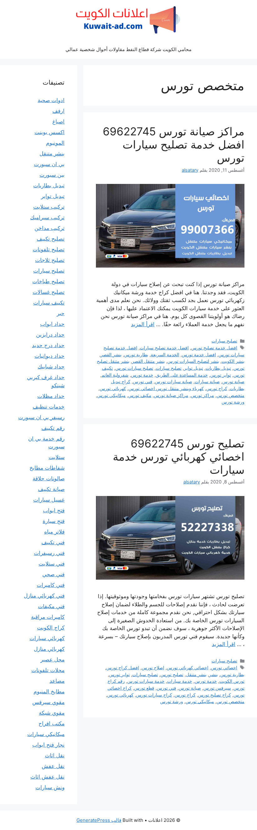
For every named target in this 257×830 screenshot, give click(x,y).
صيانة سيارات (207, 381)
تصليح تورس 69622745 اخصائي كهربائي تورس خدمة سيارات (178, 456)
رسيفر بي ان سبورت (41, 417)
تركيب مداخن (49, 228)
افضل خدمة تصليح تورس (214, 347)
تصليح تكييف (51, 239)
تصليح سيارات (224, 340)
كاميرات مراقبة (48, 617)
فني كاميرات (51, 585)
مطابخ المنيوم (49, 691)
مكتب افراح (52, 723)
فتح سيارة (54, 521)
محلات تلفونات (48, 670)
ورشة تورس (233, 402)
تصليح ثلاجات (50, 260)
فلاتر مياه (54, 532)
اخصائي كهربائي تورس (187, 667)
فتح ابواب (54, 510)
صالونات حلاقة (49, 478)
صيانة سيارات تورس (173, 381)
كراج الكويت (51, 627)
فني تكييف (53, 542)
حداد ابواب (52, 324)
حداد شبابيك (51, 366)
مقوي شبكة (52, 713)
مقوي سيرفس (48, 702)
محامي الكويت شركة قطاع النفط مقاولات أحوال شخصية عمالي (128, 49)
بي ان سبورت (49, 164)
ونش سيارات (50, 787)
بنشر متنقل (196, 674)
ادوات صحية (51, 100)
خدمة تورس (142, 375)
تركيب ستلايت (49, 207)
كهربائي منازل (49, 649)
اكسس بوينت (49, 132)
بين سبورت (52, 175)
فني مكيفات (51, 606)
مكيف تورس (139, 395)
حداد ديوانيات (49, 356)
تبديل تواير (193, 368)
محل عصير (52, 659)
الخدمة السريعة (165, 354)
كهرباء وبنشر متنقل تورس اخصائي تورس (166, 388)
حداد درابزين (50, 334)
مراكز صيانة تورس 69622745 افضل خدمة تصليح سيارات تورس (173, 144)
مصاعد (57, 681)
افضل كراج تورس (122, 667)
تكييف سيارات (49, 303)
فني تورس (142, 381)
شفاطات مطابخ (47, 468)
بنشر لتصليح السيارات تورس (193, 361)
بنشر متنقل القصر (148, 361)
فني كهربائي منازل (44, 595)
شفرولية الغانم (115, 375)
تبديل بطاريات (218, 368)
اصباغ (58, 121)
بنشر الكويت (233, 361)
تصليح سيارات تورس (134, 368)
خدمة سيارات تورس (146, 681)
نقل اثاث (55, 755)
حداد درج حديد (48, 345)
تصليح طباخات (48, 281)
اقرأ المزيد (143, 324)
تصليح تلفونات (49, 249)
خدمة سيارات (179, 681)
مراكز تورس (202, 395)
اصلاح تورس (153, 667)
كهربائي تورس (113, 388)
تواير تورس (220, 375)
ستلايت (57, 457)
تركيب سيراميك (47, 217)
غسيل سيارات (49, 500)
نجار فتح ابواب (48, 745)
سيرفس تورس (217, 688)
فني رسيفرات (49, 553)
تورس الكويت (231, 681)
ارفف (58, 111)
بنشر (213, 674)
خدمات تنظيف (49, 407)
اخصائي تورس (224, 667)
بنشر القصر (111, 354)
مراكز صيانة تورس (171, 395)
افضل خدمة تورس (199, 354)
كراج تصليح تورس (214, 694)
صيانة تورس (233, 381)
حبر (61, 313)
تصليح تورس (171, 674)
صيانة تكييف (51, 489)
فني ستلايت (52, 564)
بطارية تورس (136, 354)
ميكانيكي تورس (111, 395)
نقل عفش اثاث (47, 777)
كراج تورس (216, 388)
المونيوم (55, 143)
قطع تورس (144, 688)
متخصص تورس (230, 395)
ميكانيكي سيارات (46, 734)
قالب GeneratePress (98, 820)
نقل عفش (53, 766)
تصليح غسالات (49, 292)
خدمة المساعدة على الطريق (182, 375)
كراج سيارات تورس (154, 694)
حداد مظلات (51, 396)
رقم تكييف (53, 428)
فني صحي (53, 574)
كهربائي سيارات (47, 638)
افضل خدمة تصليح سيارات (164, 347)
